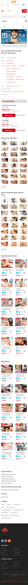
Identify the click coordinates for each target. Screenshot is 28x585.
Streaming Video (10, 82)
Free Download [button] (21, 45)
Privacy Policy (4, 568)
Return (3, 566)
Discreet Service (17, 566)
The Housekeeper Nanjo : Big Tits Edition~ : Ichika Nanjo (20, 269)
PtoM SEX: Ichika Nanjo (20, 308)
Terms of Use (4, 554)
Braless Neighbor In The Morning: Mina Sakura (20, 453)
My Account (16, 564)
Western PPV (17, 550)
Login (2, 4)
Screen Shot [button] (5, 45)
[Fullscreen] (24, 42)
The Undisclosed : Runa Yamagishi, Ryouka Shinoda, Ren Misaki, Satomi (7, 433)
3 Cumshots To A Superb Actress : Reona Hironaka (20, 394)
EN (25, 4)
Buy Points (8, 5)
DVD (2, 11)
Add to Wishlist (21, 115)
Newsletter (16, 554)
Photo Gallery (10, 79)
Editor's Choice (16, 68)
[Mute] (22, 42)
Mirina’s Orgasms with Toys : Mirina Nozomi (6, 414)
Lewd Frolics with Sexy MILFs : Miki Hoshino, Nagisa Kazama (20, 375)
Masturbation (10, 77)
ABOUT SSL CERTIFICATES (5, 536)
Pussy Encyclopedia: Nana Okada (20, 433)
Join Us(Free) (17, 552)
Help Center (16, 4)
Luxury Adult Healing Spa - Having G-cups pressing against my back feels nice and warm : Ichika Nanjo (6, 269)
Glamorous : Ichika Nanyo (20, 347)
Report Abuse (4, 564)
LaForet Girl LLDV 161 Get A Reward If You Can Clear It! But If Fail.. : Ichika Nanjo (21, 328)
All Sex (8, 66)
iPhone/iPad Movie (11, 74)
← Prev (4, 27)
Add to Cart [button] (8, 115)
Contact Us (16, 562)
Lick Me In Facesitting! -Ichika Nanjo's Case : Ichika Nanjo (21, 289)
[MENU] (26, 21)
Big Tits (14, 66)
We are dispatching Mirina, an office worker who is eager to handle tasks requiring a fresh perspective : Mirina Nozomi (7, 394)
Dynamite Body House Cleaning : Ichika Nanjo (6, 289)
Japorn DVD (4, 548)
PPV (9, 11)
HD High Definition (11, 71)
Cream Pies (22, 66)
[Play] (14, 36)
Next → (24, 27)
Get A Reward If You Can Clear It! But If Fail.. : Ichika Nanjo (6, 347)
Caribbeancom (10, 63)
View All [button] (3, 186)
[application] (14, 36)
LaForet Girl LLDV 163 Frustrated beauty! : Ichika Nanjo (7, 308)
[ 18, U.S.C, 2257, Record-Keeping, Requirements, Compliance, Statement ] (14, 579)
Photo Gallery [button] (13, 45)
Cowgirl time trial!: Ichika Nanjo (6, 328)
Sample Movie (20, 79)
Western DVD (4, 550)
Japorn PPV (17, 548)
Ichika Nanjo (9, 60)
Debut (8, 68)
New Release (5, 361)
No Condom (19, 77)
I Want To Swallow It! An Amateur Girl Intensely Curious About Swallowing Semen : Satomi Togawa (7, 375)
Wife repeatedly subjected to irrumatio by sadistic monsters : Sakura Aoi (20, 414)
